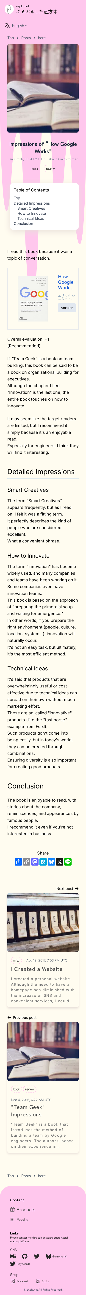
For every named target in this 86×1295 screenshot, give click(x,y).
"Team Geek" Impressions (28, 1110)
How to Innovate (31, 213)
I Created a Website (37, 968)
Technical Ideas (30, 218)
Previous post (24, 1017)
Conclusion (23, 223)
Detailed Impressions (32, 203)
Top (17, 198)
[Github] (25, 1256)
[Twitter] (37, 1256)
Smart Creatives (31, 208)
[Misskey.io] (13, 1256)
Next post (64, 888)
